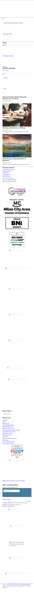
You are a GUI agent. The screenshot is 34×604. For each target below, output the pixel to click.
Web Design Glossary (7, 433)
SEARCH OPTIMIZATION (8, 506)
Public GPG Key (6, 176)
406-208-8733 (6, 173)
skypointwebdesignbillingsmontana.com (17, 450)
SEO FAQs (5, 437)
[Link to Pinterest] (3, 8)
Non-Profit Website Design (9, 442)
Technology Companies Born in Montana (14, 159)
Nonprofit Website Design (8, 425)
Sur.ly (19, 454)
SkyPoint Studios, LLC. (14, 584)
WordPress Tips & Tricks (8, 428)
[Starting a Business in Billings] (17, 126)
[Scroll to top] (0, 603)
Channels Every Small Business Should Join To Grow (15, 98)
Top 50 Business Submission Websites (11, 430)
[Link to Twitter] (3, 2)
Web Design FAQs (7, 435)
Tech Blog (5, 420)
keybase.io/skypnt (9, 178)
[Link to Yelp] (3, 11)
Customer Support (7, 499)
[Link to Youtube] (3, 9)
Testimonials (5, 440)
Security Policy (21, 586)
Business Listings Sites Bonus (10, 438)
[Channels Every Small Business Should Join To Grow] (17, 74)
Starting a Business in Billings (14, 128)
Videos (4, 421)
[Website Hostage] (17, 45)
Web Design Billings (25, 584)
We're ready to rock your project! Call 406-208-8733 (17, 15)
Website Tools (6, 423)
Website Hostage (9, 68)
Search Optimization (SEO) (9, 431)
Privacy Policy (14, 586)
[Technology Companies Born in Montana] (17, 157)
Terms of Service (6, 586)
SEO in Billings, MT (8, 502)
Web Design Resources (8, 426)
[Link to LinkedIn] (3, 4)
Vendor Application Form (8, 443)
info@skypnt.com (7, 174)
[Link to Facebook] (3, 1)
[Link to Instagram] (3, 6)
